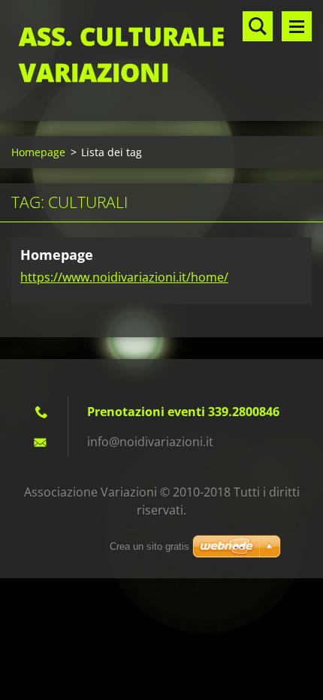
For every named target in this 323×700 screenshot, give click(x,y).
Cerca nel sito (258, 26)
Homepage (38, 152)
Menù (297, 26)
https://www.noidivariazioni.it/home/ (124, 277)
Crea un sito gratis (149, 546)
